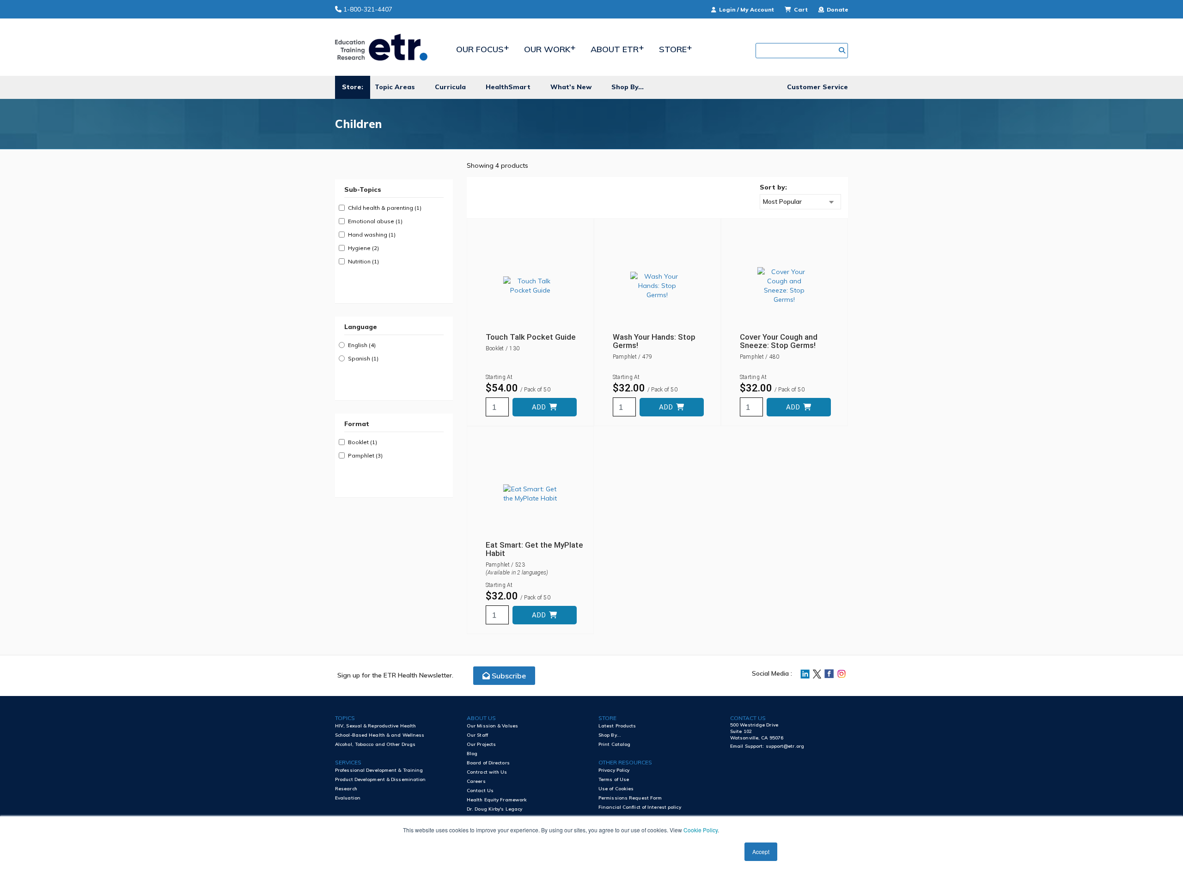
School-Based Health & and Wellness (379, 735)
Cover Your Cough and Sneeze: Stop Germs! (778, 341)
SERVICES (348, 762)
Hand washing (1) (372, 234)
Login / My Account (746, 9)
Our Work (547, 49)
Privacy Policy (613, 770)
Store (673, 49)
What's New (571, 87)
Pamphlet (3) (365, 455)
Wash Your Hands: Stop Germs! (654, 341)
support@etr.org (785, 746)
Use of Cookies (616, 789)
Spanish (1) (363, 358)
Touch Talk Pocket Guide (531, 337)
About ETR (615, 49)
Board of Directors (488, 763)
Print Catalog (614, 744)
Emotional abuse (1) (375, 221)
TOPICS (345, 717)
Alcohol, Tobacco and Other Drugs (375, 744)
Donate (836, 9)
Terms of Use (613, 779)
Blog (472, 754)
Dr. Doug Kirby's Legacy (494, 809)
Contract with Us (487, 772)
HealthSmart (508, 87)
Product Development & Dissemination (380, 779)
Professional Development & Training (379, 770)
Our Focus (480, 49)
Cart (801, 9)
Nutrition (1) (363, 261)
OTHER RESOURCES (625, 762)
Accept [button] (760, 851)
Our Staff (477, 735)
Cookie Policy (700, 830)
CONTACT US (748, 717)
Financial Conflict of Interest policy (639, 807)
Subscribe (508, 675)
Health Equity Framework (497, 800)
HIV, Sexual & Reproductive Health (375, 726)
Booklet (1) (362, 442)
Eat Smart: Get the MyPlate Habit (534, 549)
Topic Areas (395, 87)
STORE (607, 717)
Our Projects (481, 744)
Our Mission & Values (492, 726)
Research (346, 789)
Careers (476, 781)
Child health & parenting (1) (384, 207)
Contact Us (480, 791)
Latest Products (617, 726)
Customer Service (817, 87)
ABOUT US (481, 717)
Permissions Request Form (630, 798)
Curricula (450, 87)
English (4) (362, 345)
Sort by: (773, 187)
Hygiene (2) (363, 247)
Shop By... (627, 87)
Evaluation (347, 798)
